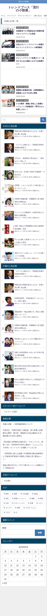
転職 (41, 498)
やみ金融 (25, 494)
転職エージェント (20, 498)
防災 (7, 498)
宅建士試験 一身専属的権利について (18, 424)
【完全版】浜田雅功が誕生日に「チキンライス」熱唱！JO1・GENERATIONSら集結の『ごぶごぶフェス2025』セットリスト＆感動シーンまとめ (23, 444)
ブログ (8, 512)
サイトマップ (11, 15)
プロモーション (30, 508)
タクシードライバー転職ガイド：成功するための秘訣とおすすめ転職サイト (30, 61)
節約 (7, 494)
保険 (18, 508)
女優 (31, 503)
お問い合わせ (38, 15)
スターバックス (19, 503)
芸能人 (36, 494)
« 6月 (4, 583)
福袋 (15, 494)
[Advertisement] (23, 77)
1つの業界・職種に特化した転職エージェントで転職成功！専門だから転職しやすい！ (30, 106)
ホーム (3, 15)
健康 (32, 498)
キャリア (9, 508)
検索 (4, 528)
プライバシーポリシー (24, 15)
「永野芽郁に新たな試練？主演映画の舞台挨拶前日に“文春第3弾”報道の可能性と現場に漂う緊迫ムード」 (23, 456)
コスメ (40, 503)
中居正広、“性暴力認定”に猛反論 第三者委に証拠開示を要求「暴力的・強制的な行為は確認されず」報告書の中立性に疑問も (23, 433)
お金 (7, 503)
